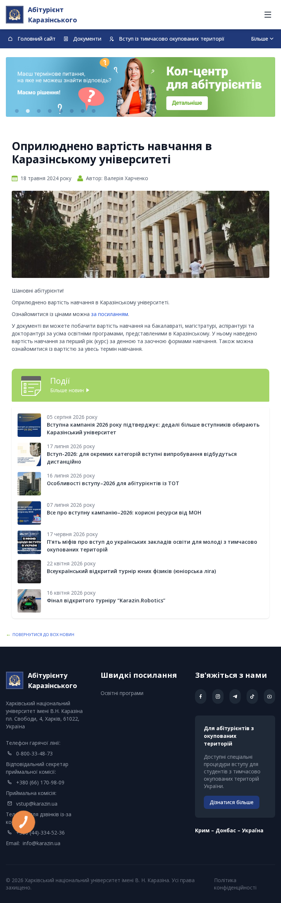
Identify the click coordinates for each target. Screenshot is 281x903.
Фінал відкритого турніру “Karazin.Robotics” (106, 600)
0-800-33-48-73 (34, 753)
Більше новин (67, 390)
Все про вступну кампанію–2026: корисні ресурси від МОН (124, 512)
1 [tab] (16, 111)
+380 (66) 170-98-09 (40, 782)
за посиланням (109, 314)
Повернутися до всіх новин (43, 634)
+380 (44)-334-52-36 (40, 832)
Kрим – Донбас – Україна (229, 830)
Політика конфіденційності (235, 884)
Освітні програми (122, 693)
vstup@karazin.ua (36, 803)
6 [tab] (71, 111)
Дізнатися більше (232, 802)
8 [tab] (93, 111)
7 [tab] (82, 111)
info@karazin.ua (41, 843)
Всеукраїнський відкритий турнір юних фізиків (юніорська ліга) (131, 571)
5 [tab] (60, 111)
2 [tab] (27, 111)
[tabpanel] (140, 87)
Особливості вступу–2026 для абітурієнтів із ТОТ (113, 483)
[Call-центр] (140, 87)
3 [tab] (38, 111)
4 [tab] (49, 111)
